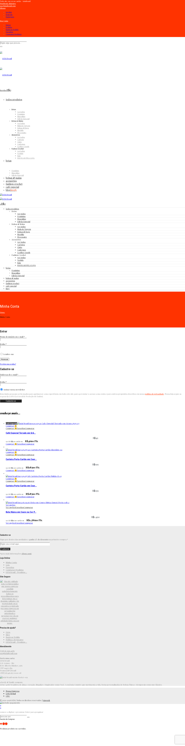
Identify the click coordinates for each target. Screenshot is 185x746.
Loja (8, 565)
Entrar (8, 25)
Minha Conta (11, 562)
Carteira (21, 244)
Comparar (29, 428)
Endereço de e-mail (9, 374)
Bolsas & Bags (23, 232)
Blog (8, 634)
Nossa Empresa (12, 691)
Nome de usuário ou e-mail (12, 336)
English (9, 12)
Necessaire (22, 237)
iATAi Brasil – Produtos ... (16, 572)
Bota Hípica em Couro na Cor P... (21, 512)
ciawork (46, 700)
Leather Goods (23, 252)
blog (8, 288)
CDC (8, 696)
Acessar (4, 359)
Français (9, 14)
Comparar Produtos (14, 34)
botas (8, 268)
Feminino (21, 216)
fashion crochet (12, 283)
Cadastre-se (11, 401)
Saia (19, 262)
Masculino (21, 219)
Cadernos (21, 250)
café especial (11, 286)
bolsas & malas (12, 278)
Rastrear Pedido (12, 29)
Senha (3, 344)
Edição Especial (23, 221)
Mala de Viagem (24, 229)
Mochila (20, 234)
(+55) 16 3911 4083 (7, 651)
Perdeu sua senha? (8, 364)
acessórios (10, 280)
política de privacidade (154, 394)
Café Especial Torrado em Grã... (21, 433)
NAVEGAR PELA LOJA (26, 265)
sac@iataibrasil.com (8, 653)
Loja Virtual (11, 693)
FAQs (8, 632)
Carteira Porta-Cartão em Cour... (21, 459)
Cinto (19, 247)
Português (10, 17)
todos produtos (12, 209)
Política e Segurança (14, 639)
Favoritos (9, 32)
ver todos (21, 213)
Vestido (20, 260)
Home (2, 312)
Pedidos (9, 27)
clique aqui (26, 553)
